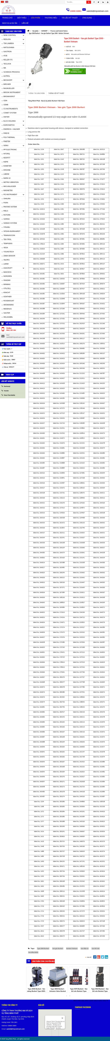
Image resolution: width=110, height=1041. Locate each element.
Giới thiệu (21, 18)
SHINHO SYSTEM (10, 223)
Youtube (6, 391)
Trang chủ (7, 18)
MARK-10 (6, 178)
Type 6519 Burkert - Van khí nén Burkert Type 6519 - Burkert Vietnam (100, 991)
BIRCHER (7, 84)
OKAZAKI (6, 280)
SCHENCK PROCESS (11, 72)
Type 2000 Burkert (43, 948)
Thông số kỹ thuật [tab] (56, 93)
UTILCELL (7, 288)
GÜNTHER (7, 296)
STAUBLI (6, 227)
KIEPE (5, 162)
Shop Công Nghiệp (9, 395)
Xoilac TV (105, 1000)
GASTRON (7, 51)
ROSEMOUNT (8, 301)
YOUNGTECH (8, 252)
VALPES (6, 260)
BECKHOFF (7, 80)
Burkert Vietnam (71, 948)
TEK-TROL (7, 239)
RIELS (5, 211)
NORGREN (7, 276)
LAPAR (6, 264)
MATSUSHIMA (8, 47)
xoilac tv (87, 1000)
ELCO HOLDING (9, 121)
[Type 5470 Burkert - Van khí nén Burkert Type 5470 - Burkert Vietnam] (79, 977)
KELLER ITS (7, 60)
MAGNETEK (8, 190)
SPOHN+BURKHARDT (11, 231)
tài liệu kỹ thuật (70, 18)
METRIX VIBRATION (11, 182)
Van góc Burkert (57, 948)
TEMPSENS (7, 243)
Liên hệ (25, 23)
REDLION (7, 39)
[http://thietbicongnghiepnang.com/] (28, 31)
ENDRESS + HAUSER (11, 129)
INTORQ (6, 154)
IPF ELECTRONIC (10, 149)
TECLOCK (7, 64)
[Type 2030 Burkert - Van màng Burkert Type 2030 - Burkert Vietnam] (36, 977)
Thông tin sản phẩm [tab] (36, 93)
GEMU (5, 145)
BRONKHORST (9, 96)
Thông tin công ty (10, 1005)
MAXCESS (7, 272)
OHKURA (6, 198)
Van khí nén (95, 948)
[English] (6, 2)
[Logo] (8, 9)
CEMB (5, 105)
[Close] (62, 1018)
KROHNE (6, 170)
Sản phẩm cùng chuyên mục (43, 961)
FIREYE (6, 133)
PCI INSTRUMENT (10, 194)
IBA (4, 68)
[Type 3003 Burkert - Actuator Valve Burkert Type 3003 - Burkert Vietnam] (58, 977)
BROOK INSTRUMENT (11, 92)
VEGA (5, 247)
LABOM (6, 174)
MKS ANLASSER (9, 186)
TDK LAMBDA (8, 43)
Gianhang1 (7, 386)
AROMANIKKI (8, 305)
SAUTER (6, 313)
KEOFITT (6, 158)
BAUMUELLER (8, 88)
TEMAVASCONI (9, 235)
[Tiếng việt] (2, 2)
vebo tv (75, 1000)
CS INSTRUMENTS (10, 109)
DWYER (6, 117)
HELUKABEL (8, 317)
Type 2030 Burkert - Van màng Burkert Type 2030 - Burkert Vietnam (36, 991)
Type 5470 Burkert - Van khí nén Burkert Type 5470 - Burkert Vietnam (78, 991)
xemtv (91, 1000)
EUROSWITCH (9, 125)
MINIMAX (6, 284)
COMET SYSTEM (9, 113)
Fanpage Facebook (83, 1007)
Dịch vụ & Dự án (9, 23)
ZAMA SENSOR (9, 256)
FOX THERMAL (9, 137)
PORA (5, 203)
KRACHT (6, 292)
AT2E (5, 56)
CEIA (5, 100)
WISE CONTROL (9, 35)
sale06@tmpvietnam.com (97, 11)
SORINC (6, 219)
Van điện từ (84, 948)
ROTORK (6, 215)
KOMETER (7, 166)
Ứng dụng (87, 18)
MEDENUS (7, 309)
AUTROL (6, 76)
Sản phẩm (35, 18)
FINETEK (6, 141)
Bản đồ (41, 1005)
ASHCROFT (7, 268)
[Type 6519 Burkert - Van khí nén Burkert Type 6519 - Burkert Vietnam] (100, 977)
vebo (79, 1000)
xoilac (83, 1000)
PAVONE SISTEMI (10, 207)
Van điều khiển (33, 952)
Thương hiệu (51, 18)
